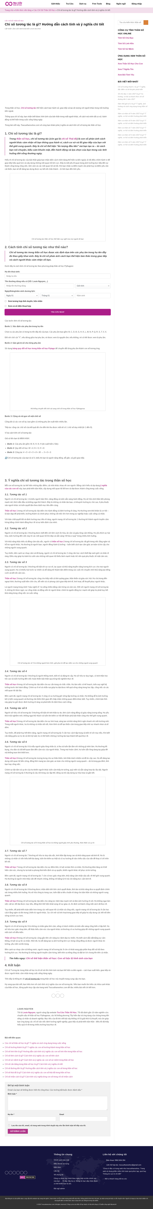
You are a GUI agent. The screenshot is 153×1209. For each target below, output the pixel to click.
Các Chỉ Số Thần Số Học (44, 10)
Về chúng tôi (58, 1175)
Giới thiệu (55, 4)
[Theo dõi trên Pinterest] (18, 1172)
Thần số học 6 (11, 758)
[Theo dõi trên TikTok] (10, 1172)
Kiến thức (57, 1167)
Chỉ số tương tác (28, 108)
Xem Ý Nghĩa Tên (126, 69)
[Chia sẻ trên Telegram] (62, 996)
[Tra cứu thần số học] (23, 1160)
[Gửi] (146, 22)
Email (62, 1114)
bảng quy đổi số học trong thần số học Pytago (34, 348)
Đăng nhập (137, 4)
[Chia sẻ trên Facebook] (53, 996)
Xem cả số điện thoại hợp (19, 306)
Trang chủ (9, 10)
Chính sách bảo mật (61, 1160)
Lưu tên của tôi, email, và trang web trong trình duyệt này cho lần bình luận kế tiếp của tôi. (48, 1125)
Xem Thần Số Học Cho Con (130, 64)
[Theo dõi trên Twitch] (25, 1172)
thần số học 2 (58, 542)
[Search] (147, 3)
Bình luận (12, 1094)
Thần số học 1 (11, 511)
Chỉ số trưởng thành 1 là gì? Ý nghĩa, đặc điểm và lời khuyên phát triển (132, 88)
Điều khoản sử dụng (61, 1164)
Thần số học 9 (11, 938)
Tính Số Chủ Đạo (125, 38)
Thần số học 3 (11, 578)
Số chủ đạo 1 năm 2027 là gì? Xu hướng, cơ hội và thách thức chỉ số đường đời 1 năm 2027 (131, 96)
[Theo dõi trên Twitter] (14, 1172)
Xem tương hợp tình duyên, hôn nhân (25, 301)
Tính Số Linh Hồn (126, 43)
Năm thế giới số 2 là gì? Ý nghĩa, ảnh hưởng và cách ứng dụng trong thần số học (132, 106)
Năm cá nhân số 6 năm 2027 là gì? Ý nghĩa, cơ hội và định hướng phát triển (132, 136)
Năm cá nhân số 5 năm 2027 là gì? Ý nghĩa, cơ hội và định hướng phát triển (132, 143)
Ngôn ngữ (121, 4)
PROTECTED (30, 1177)
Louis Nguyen (29, 1012)
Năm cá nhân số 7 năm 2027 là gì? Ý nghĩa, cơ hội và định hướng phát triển (132, 129)
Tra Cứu (69, 4)
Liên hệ (56, 1171)
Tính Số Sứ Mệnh (126, 49)
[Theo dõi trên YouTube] (22, 1172)
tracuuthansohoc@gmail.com (130, 1165)
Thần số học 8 (11, 901)
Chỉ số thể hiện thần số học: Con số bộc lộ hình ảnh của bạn (59, 958)
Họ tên (11, 1114)
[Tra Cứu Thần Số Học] (13, 3)
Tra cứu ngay (57, 312)
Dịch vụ (82, 4)
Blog (108, 4)
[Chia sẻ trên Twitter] (58, 996)
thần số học (23, 138)
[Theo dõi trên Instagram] (6, 1172)
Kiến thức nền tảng (23, 10)
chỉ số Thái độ (69, 138)
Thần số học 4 (11, 684)
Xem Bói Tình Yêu (126, 75)
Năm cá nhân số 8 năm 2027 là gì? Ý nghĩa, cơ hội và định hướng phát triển (132, 122)
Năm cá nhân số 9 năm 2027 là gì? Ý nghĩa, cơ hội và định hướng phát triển (132, 115)
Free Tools (97, 4)
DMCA (22, 1177)
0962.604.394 (120, 1160)
